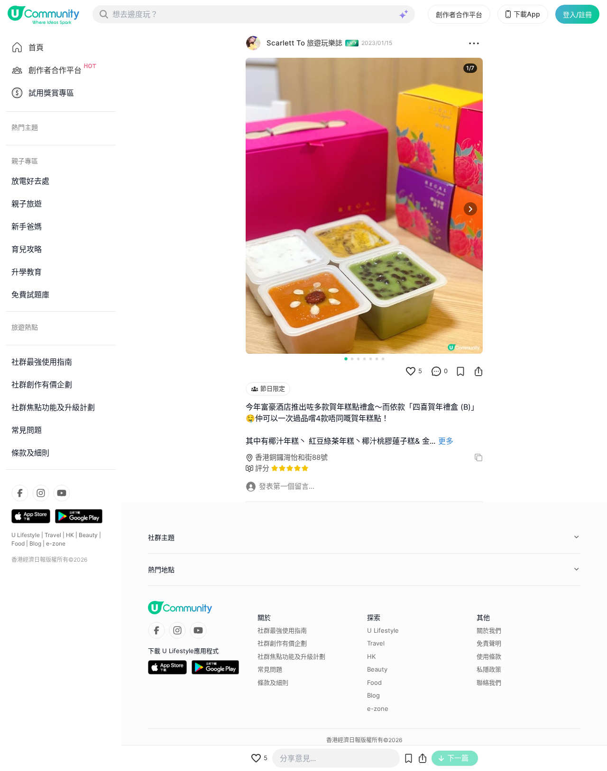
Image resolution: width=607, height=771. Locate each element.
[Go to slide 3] (358, 359)
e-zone (55, 543)
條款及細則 (273, 682)
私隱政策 (489, 669)
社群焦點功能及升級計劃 (291, 656)
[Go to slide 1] (345, 358)
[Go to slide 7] (383, 359)
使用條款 (489, 656)
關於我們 (489, 630)
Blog (35, 543)
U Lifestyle (25, 534)
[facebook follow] (19, 493)
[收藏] (460, 371)
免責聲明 (489, 643)
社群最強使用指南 (282, 630)
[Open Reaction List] (474, 43)
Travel (53, 534)
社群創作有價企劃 (282, 643)
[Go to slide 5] (370, 359)
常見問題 (270, 669)
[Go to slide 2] (352, 359)
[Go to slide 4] (364, 359)
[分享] (478, 371)
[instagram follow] (40, 493)
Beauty (88, 534)
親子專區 (24, 161)
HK (70, 534)
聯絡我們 (489, 682)
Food (18, 543)
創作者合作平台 (459, 14)
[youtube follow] (61, 493)
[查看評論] (436, 371)
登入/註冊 (577, 14)
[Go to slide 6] (377, 359)
